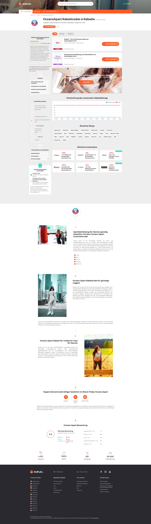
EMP (65, 133)
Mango (101, 133)
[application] (87, 110)
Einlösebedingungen (69, 49)
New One (61, 136)
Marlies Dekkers (74, 130)
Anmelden (86, 82)
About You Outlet (115, 133)
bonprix (80, 136)
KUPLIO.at (32, 15)
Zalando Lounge (107, 136)
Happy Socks (57, 130)
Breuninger (87, 133)
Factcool (95, 133)
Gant (107, 133)
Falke (55, 136)
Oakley (64, 140)
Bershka (102, 130)
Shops (38, 15)
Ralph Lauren (94, 130)
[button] (110, 102)
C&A (100, 136)
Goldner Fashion (85, 130)
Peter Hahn (65, 130)
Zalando (87, 136)
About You (93, 136)
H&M (67, 136)
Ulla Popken (79, 133)
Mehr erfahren (32, 71)
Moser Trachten (58, 133)
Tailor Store (109, 130)
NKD (115, 136)
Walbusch (73, 136)
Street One (71, 133)
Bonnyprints (57, 140)
